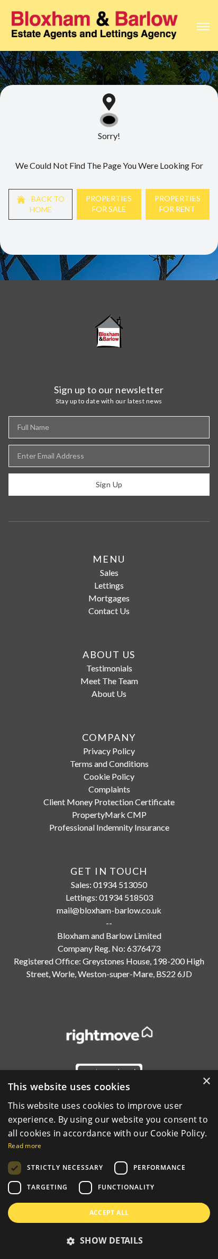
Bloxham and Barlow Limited (109, 935)
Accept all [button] (109, 1212)
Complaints (109, 789)
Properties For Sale (109, 203)
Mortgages (109, 598)
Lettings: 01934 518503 (109, 897)
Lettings (109, 585)
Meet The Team (109, 681)
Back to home (47, 204)
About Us (109, 693)
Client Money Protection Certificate (109, 802)
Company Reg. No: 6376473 (109, 948)
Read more (25, 1145)
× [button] (206, 1081)
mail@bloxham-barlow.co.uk (109, 910)
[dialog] (109, 1164)
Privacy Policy (109, 751)
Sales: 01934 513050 (109, 884)
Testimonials (109, 668)
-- (109, 923)
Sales (109, 572)
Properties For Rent (178, 203)
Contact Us (109, 611)
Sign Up (109, 484)
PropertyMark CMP (109, 814)
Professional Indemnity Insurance (109, 827)
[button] (109, 1240)
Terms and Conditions (109, 763)
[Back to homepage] (95, 25)
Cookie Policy (109, 776)
